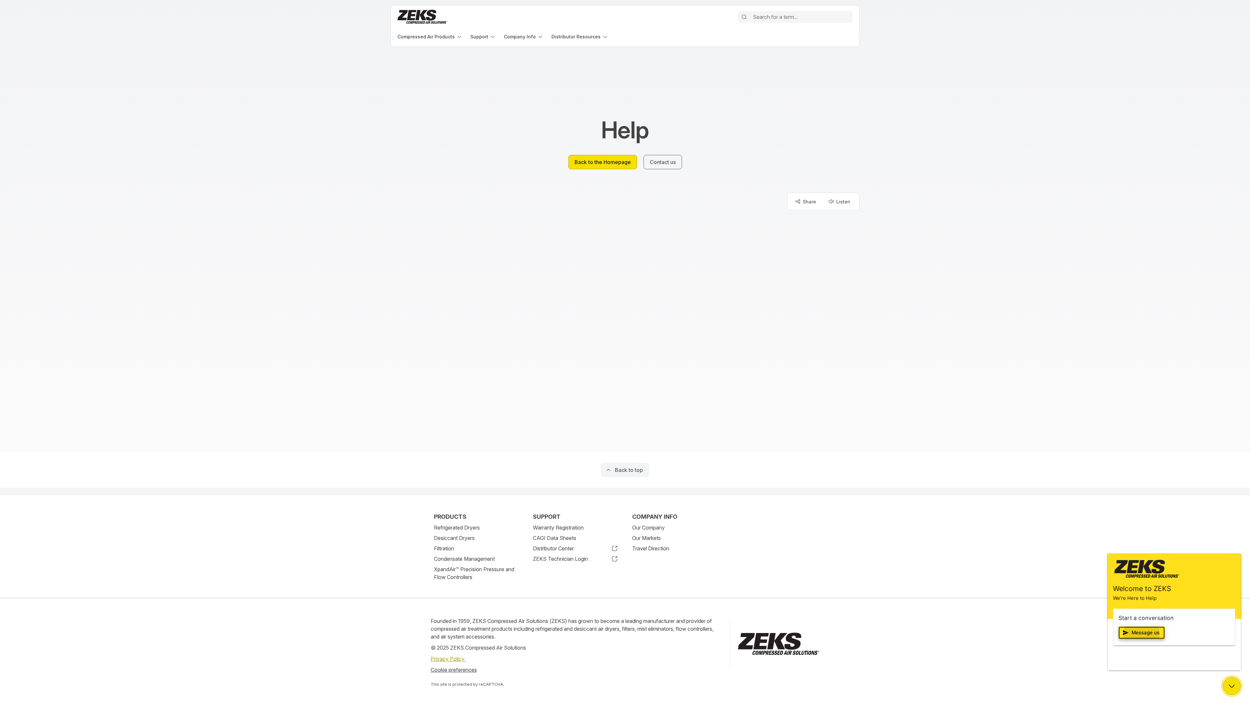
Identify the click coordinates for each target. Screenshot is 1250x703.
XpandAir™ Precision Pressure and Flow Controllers (474, 573)
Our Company (648, 527)
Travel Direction (650, 548)
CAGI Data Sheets (554, 538)
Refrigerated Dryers (457, 527)
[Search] (744, 17)
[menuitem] (430, 36)
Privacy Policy (448, 658)
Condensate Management (464, 559)
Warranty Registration (558, 527)
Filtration (444, 548)
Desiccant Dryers (454, 538)
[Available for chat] (1232, 686)
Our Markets (646, 538)
